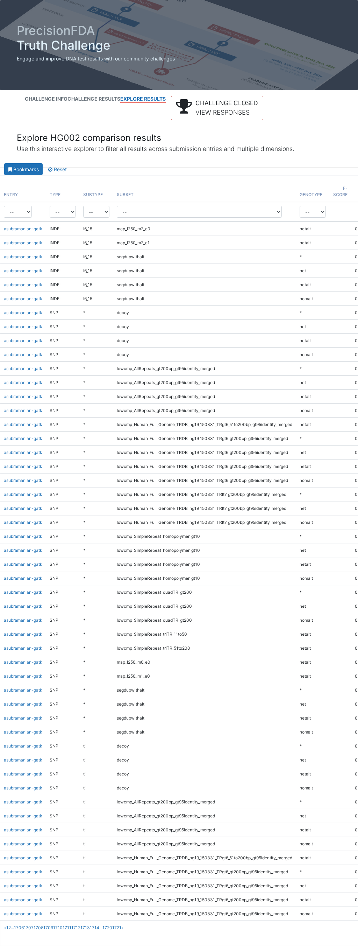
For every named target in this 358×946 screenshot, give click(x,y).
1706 (19, 927)
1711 (67, 927)
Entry (11, 194)
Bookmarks (25, 169)
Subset (125, 194)
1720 (107, 927)
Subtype (93, 194)
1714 (94, 927)
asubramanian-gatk (23, 228)
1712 (75, 927)
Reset (59, 169)
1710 (58, 927)
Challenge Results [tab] (93, 99)
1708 (38, 927)
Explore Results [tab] (143, 99)
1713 (85, 927)
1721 (116, 927)
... (12, 927)
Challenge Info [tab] (46, 99)
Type (55, 194)
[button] (217, 108)
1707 (29, 927)
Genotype (311, 194)
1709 (48, 927)
